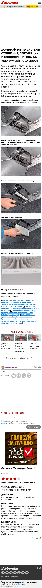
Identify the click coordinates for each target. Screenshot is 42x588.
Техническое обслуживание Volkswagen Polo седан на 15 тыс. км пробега (18, 305)
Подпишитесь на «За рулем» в (21, 358)
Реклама (14, 576)
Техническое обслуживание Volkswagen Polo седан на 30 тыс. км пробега (20, 308)
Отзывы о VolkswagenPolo (18, 468)
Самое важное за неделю (12, 412)
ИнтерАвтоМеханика (15, 6)
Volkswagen (7, 486)
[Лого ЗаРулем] (9, 2)
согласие (4, 423)
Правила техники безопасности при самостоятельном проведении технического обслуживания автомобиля (18, 321)
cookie (18, 584)
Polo (15, 486)
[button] (40, 582)
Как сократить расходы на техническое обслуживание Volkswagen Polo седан (17, 301)
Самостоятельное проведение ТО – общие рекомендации (18, 316)
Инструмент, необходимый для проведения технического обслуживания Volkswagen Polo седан (18, 312)
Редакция (5, 576)
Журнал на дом (33, 6)
